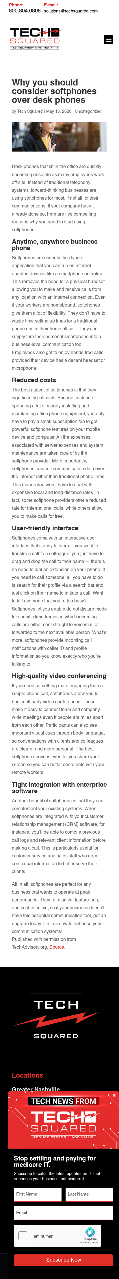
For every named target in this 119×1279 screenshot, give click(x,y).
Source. (57, 947)
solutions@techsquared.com (71, 11)
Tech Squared (30, 112)
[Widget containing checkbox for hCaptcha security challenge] (57, 1236)
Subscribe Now (63, 1260)
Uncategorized (88, 112)
